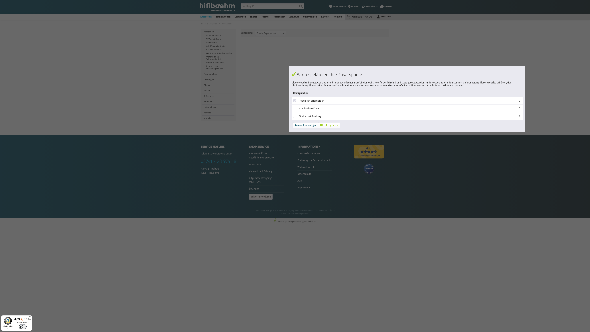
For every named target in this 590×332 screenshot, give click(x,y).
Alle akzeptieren (329, 125)
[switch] (22, 326)
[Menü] (30, 317)
